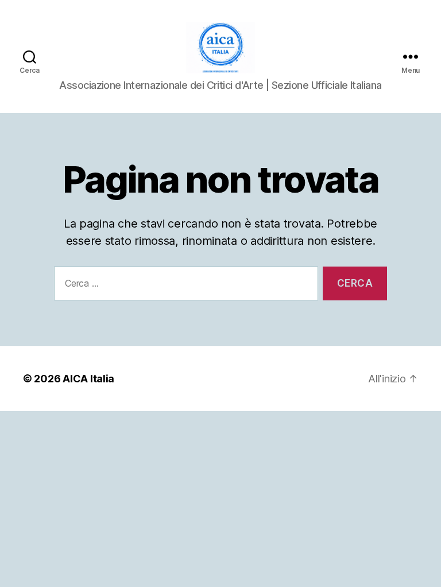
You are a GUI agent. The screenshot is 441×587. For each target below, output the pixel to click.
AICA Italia (88, 379)
